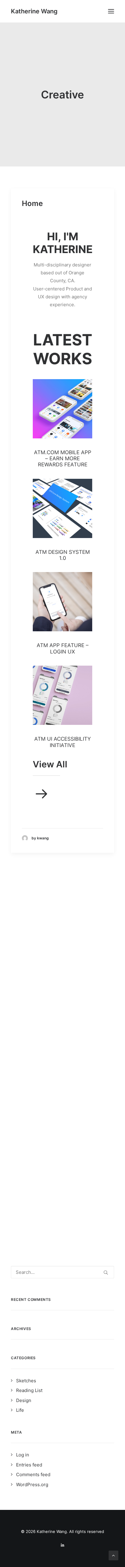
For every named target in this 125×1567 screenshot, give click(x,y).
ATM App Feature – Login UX (63, 648)
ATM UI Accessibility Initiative (62, 742)
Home (32, 203)
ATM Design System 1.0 (62, 555)
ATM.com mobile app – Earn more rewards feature (62, 458)
